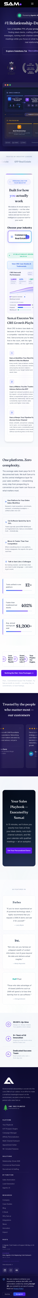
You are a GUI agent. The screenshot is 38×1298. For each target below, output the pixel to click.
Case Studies (7, 1204)
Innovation (6, 1228)
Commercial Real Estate (11, 1165)
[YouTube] (16, 1270)
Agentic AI (6, 1188)
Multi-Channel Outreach (11, 1141)
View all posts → (8, 1264)
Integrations (7, 1220)
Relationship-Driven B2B (11, 1161)
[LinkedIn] (5, 1270)
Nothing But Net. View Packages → (19, 673)
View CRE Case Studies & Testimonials (21, 265)
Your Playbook (8, 1125)
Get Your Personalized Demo (19, 850)
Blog (4, 1208)
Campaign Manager (10, 1133)
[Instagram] (10, 1270)
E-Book (5, 1212)
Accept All (19, 1294)
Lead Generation (9, 1184)
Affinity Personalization (11, 1137)
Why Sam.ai (7, 1216)
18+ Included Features (10, 1149)
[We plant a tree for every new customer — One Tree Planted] (19, 1107)
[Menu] (32, 3)
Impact (5, 1232)
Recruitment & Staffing (11, 1169)
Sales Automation (9, 1180)
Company (6, 1200)
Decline (7, 1294)
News (5, 1224)
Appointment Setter (10, 1145)
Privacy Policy (18, 1288)
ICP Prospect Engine (10, 1129)
